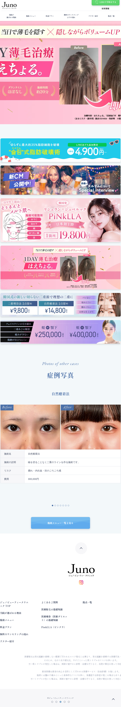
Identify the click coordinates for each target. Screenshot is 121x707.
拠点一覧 (111, 16)
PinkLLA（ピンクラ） (53, 627)
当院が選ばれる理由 (11, 16)
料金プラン (50, 16)
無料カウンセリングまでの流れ (71, 16)
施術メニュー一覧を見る (60, 523)
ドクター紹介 (93, 16)
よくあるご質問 (49, 602)
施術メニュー (31, 16)
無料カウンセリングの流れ (14, 634)
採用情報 (105, 8)
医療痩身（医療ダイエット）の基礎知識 (54, 618)
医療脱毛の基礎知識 (52, 609)
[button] (52, 702)
